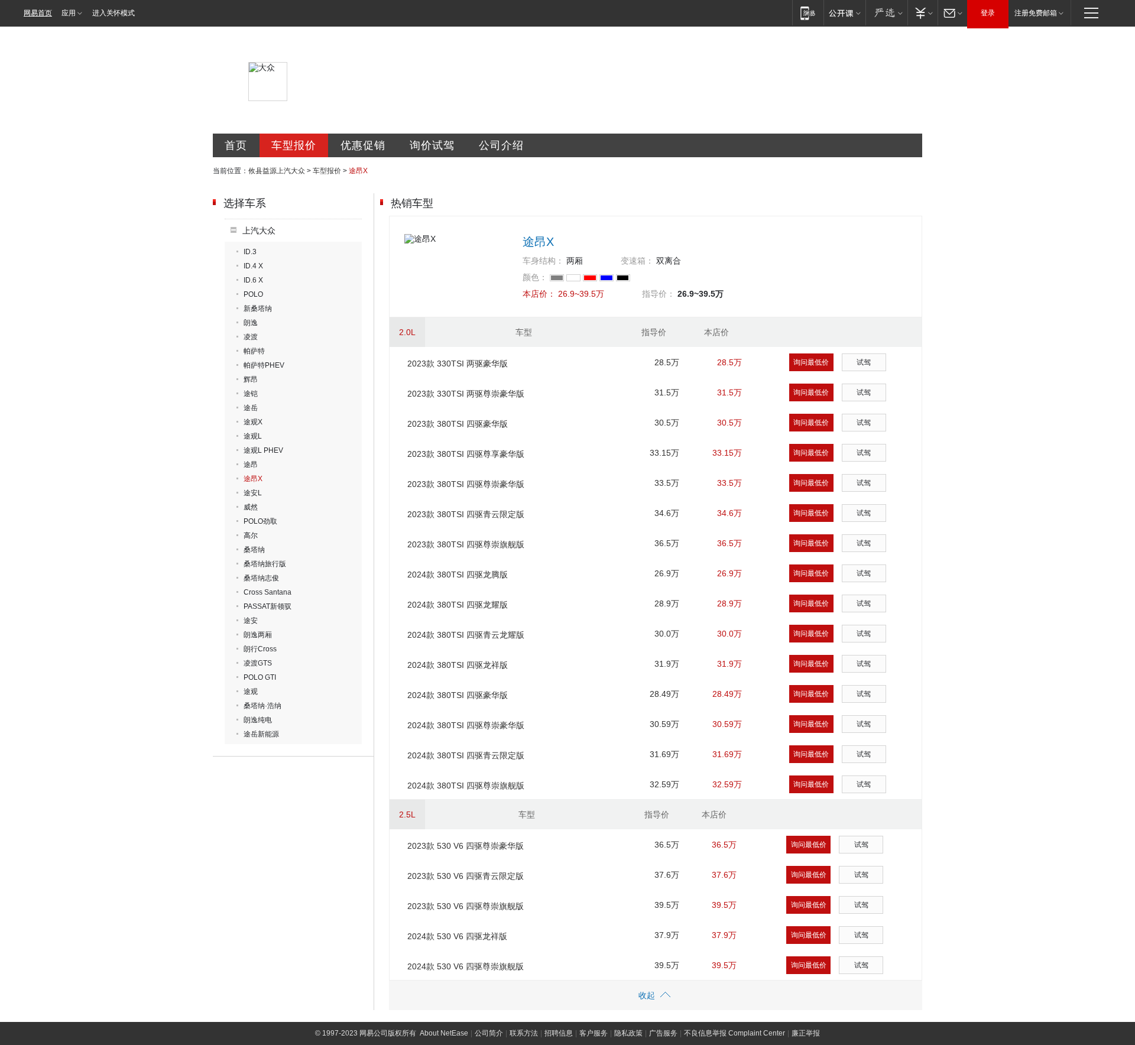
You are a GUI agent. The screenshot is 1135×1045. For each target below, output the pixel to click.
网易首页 (38, 13)
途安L (253, 493)
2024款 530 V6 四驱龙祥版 (457, 936)
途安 (251, 620)
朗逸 (251, 323)
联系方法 (524, 1033)
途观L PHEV (263, 450)
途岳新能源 (261, 734)
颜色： (535, 277)
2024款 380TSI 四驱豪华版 (457, 695)
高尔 (251, 535)
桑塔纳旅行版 (265, 564)
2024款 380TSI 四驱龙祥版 (457, 665)
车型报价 (293, 145)
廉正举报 (806, 1033)
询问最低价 (811, 362)
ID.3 (250, 252)
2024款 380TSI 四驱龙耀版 (457, 604)
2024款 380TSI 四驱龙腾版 (457, 574)
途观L (253, 436)
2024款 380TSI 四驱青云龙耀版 (465, 635)
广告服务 (663, 1033)
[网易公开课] (844, 12)
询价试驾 (432, 145)
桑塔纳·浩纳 (262, 706)
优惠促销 (362, 145)
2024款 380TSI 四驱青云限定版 (465, 755)
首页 (236, 145)
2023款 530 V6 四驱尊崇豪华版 (465, 846)
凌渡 (251, 337)
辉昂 (251, 379)
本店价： (539, 293)
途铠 (251, 394)
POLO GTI (260, 677)
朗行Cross (260, 649)
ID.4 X (253, 266)
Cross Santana (267, 592)
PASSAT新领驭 (267, 606)
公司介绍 (501, 145)
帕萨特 (254, 351)
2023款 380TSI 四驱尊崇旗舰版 (465, 544)
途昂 (251, 464)
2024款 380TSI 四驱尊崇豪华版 (465, 725)
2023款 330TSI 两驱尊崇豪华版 (465, 393)
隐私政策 (628, 1033)
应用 (68, 13)
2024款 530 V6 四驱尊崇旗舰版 (465, 966)
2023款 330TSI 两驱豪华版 (457, 363)
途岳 (251, 408)
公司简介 (489, 1033)
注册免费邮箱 (1035, 13)
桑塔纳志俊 (261, 578)
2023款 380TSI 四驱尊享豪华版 (465, 454)
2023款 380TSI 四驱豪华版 (457, 424)
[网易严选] (886, 12)
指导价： (658, 293)
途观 (251, 691)
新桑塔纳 (258, 308)
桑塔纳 (254, 550)
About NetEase (444, 1033)
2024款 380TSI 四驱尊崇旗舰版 (465, 785)
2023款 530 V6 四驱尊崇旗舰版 (465, 906)
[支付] (922, 12)
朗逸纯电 (258, 720)
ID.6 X (253, 280)
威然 (251, 507)
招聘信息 (558, 1033)
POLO (253, 294)
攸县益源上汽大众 (276, 171)
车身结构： (543, 260)
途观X (253, 422)
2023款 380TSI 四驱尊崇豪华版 (465, 484)
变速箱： (637, 260)
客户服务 (593, 1033)
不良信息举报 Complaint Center (734, 1033)
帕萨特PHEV (264, 365)
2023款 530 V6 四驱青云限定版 (465, 876)
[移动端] (807, 12)
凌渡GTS (258, 663)
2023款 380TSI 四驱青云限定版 (465, 514)
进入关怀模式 (113, 13)
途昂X (253, 479)
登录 (988, 13)
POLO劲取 (260, 521)
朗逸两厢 (258, 635)
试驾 (864, 362)
